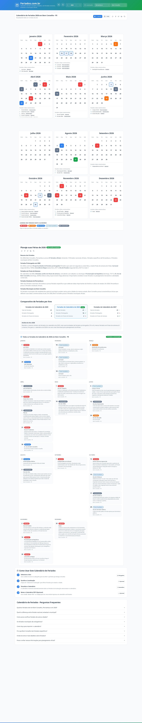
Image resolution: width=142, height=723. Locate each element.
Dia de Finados (60, 211)
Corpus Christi (95, 110)
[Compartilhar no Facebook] (115, 16)
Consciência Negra (61, 215)
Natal (93, 211)
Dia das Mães (60, 116)
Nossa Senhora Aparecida (27, 211)
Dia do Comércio (25, 215)
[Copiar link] (124, 16)
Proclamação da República (63, 213)
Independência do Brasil (98, 166)
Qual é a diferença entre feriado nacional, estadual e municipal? (36, 612)
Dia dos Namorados (97, 111)
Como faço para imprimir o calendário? (29, 626)
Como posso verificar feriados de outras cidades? (32, 617)
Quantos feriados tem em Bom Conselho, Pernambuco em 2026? (37, 608)
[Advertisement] (72, 27)
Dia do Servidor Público (26, 217)
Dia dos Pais (60, 172)
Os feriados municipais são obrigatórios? (29, 622)
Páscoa (23, 113)
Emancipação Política (62, 171)
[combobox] (74, 5)
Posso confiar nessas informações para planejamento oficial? (36, 640)
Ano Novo (23, 69)
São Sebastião (24, 71)
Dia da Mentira (24, 110)
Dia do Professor (25, 213)
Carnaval (59, 64)
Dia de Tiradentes (25, 115)
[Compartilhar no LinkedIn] (121, 16)
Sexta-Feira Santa (25, 111)
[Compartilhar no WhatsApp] (112, 16)
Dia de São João (96, 113)
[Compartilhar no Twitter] (118, 16)
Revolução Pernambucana (98, 69)
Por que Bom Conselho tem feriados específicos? (32, 631)
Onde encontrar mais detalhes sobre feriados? (31, 636)
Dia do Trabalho (60, 114)
